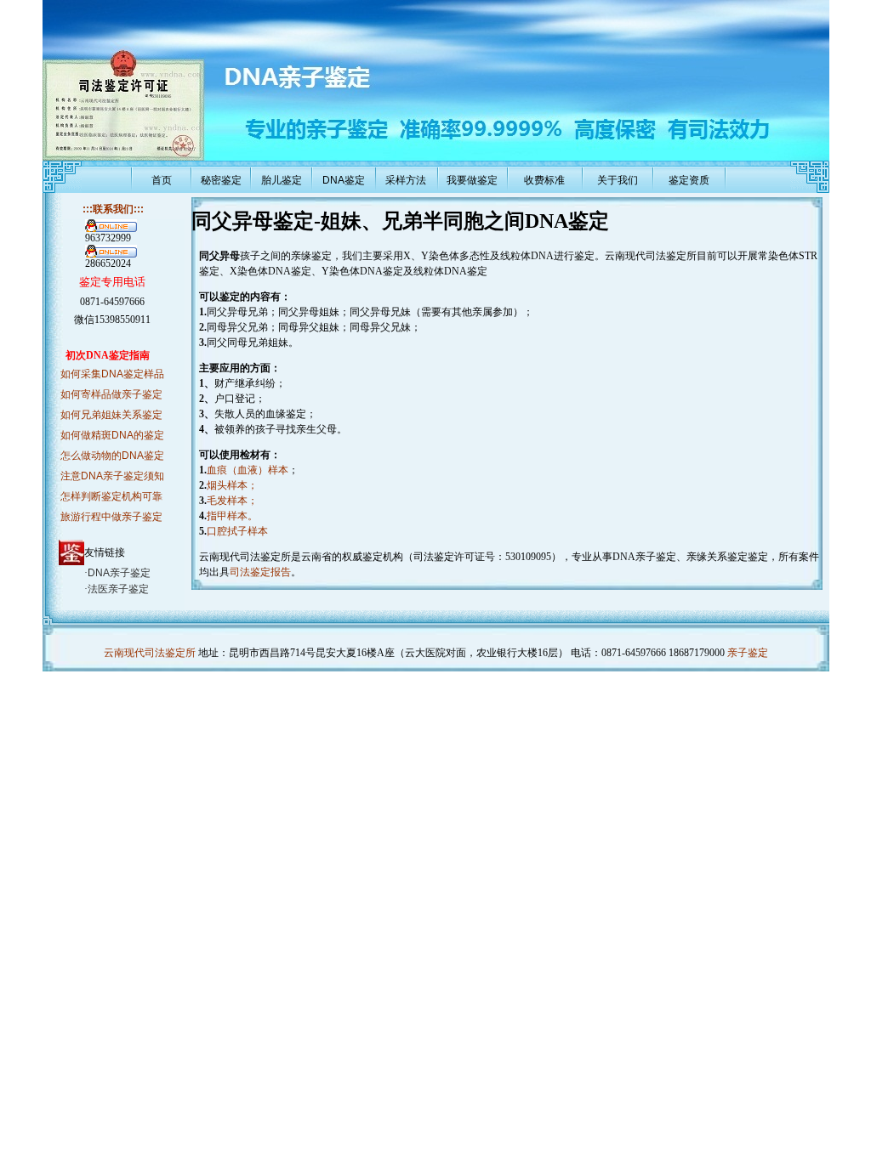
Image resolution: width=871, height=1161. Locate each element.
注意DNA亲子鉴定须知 (112, 476)
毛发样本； (232, 501)
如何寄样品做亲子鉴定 (111, 394)
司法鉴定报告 (260, 572)
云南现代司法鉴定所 (150, 653)
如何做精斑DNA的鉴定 (112, 435)
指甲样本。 (232, 516)
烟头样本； (232, 485)
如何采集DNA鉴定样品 (112, 374)
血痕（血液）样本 (247, 470)
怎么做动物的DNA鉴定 (112, 456)
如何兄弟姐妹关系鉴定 (111, 415)
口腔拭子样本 (237, 531)
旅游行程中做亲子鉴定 (111, 517)
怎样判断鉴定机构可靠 (111, 496)
